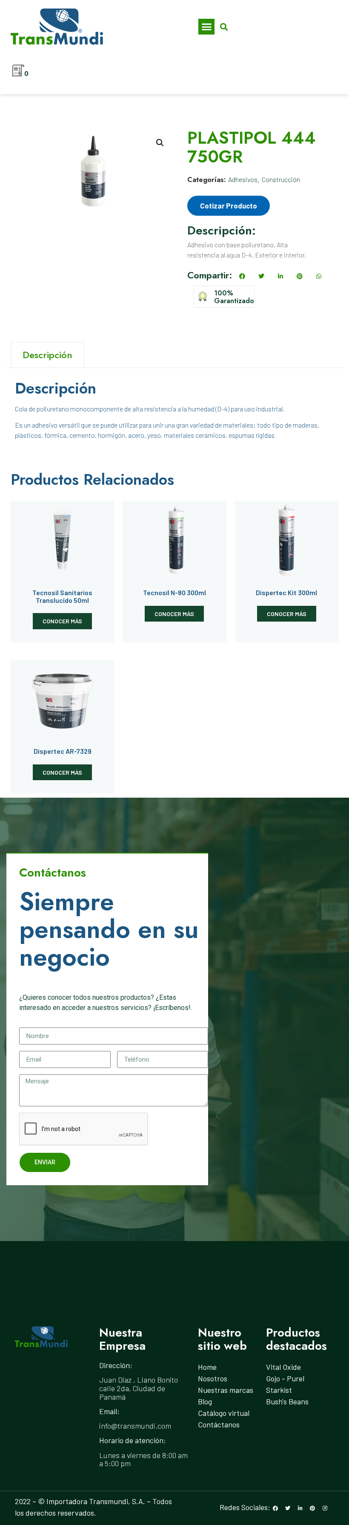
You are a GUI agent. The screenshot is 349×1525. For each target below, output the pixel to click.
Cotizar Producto (228, 205)
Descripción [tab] (47, 355)
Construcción (281, 179)
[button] (206, 27)
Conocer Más (62, 621)
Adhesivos (242, 179)
